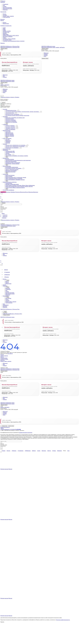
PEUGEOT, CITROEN (7, 36)
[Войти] (1, 195)
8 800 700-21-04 (9, 46)
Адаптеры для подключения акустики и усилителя (13, 41)
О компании (5, 4)
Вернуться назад (3, 353)
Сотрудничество (6, 17)
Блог (4, 5)
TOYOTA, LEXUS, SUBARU (9, 38)
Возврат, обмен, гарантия (8, 16)
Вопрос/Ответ (6, 23)
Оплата (4, 13)
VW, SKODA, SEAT (7, 39)
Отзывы (4, 6)
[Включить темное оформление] (2, 96)
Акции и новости (4, 355)
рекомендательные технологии (25, 432)
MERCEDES (5, 34)
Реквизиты (5, 9)
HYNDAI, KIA (6, 32)
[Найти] (1, 210)
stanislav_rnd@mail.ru (28, 65)
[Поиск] (1, 193)
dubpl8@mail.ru (6, 65)
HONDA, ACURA (7, 31)
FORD (4, 29)
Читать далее (29, 436)
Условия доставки (4, 359)
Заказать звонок (4, 48)
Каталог (2, 354)
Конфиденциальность (5, 427)
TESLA (4, 37)
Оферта (2, 428)
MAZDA (5, 33)
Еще (7, 123)
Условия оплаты (3, 357)
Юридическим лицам (7, 8)
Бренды (4, 22)
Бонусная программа (7, 7)
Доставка (5, 15)
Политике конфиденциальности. (63, 619)
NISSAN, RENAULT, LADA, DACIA (11, 35)
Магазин (10, 469)
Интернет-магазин (4, 469)
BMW (4, 28)
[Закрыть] (1, 265)
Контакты (2, 360)
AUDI (4, 27)
